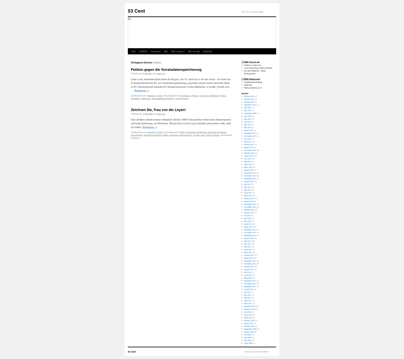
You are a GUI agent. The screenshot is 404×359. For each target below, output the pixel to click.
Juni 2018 (247, 124)
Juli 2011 (247, 292)
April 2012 (248, 275)
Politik (159, 95)
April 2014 (248, 224)
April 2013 (248, 249)
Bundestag (185, 95)
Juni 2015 (247, 187)
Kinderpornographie (152, 135)
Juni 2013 (247, 243)
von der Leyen (199, 135)
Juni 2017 (247, 138)
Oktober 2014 (249, 209)
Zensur (209, 135)
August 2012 (249, 269)
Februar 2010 (249, 320)
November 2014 (250, 207)
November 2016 (250, 150)
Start (133, 51)
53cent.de (254, 62)
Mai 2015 (247, 190)
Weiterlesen (141, 90)
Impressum (156, 51)
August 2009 (249, 331)
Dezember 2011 (250, 280)
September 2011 (250, 286)
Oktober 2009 (249, 326)
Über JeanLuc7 (178, 51)
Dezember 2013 (250, 229)
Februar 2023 (249, 99)
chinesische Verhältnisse (196, 132)
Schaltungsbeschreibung (253, 82)
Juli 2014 (247, 215)
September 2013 (250, 235)
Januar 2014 (248, 226)
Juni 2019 (247, 119)
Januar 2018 (248, 130)
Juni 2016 (247, 158)
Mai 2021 (247, 110)
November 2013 (250, 232)
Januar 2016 (248, 170)
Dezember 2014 (250, 204)
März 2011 (248, 303)
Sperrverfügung (185, 135)
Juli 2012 (247, 272)
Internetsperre (137, 135)
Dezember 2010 (250, 306)
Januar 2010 (248, 323)
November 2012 (250, 263)
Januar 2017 (248, 147)
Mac (166, 51)
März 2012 (248, 278)
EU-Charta (204, 95)
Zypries (216, 135)
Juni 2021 (247, 107)
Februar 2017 (249, 144)
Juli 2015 (247, 184)
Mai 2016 (247, 161)
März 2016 (248, 167)
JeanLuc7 (161, 73)
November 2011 (250, 283)
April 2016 (248, 164)
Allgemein (151, 95)
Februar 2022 (249, 102)
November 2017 (250, 136)
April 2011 (248, 300)
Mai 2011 (247, 297)
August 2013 (249, 238)
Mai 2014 (247, 221)
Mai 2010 (247, 312)
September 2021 (250, 104)
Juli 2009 (247, 334)
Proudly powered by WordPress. (257, 351)
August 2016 (249, 156)
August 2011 (249, 289)
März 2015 (248, 195)
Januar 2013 (248, 258)
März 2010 (248, 317)
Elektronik (207, 51)
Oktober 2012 (249, 266)
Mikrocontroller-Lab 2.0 (253, 87)
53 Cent (136, 10)
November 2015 (250, 175)
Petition (223, 95)
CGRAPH (143, 51)
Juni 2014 (247, 218)
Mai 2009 (247, 340)
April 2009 (248, 343)
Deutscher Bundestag (217, 132)
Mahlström (214, 95)
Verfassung (146, 98)
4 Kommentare (182, 98)
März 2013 (248, 252)
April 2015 (248, 192)
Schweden (135, 98)
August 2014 (249, 212)
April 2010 (248, 314)
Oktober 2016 (249, 153)
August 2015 (249, 181)
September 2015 (250, 178)
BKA (183, 132)
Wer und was (194, 51)
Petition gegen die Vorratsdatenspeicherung (166, 69)
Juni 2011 (247, 295)
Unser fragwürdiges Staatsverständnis (258, 68)
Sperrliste (174, 135)
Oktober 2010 (249, 309)
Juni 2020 (247, 116)
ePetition (195, 95)
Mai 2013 (247, 246)
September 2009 (250, 329)
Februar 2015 (249, 198)
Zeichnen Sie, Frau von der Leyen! (158, 109)
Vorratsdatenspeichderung (163, 98)
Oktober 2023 (249, 96)
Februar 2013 (249, 255)
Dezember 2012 (250, 261)
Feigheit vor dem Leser (252, 65)
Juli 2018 (247, 121)
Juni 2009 (247, 337)
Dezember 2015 (250, 173)
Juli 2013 (247, 241)
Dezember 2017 (250, 133)
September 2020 (250, 113)
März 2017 (248, 141)
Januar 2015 (248, 201)
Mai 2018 (247, 127)
